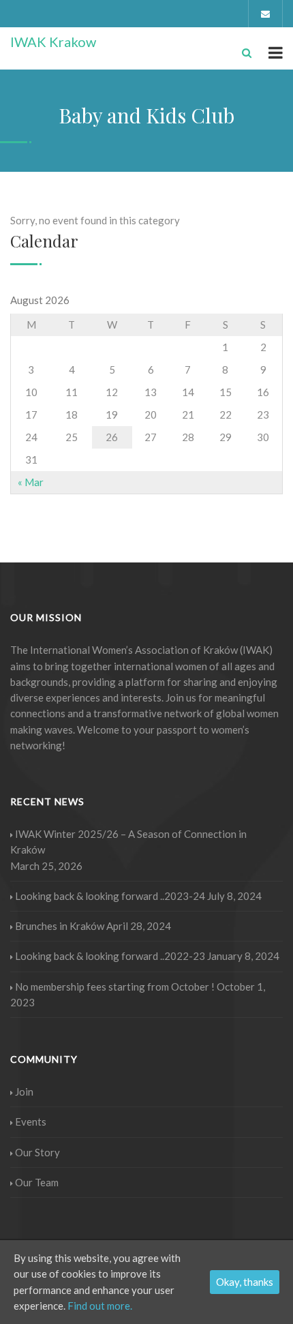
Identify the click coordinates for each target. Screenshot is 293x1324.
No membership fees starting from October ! (115, 986)
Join (24, 1091)
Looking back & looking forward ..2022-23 (110, 956)
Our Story (37, 1152)
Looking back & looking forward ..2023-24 (110, 896)
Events (30, 1121)
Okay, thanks (244, 1282)
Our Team (37, 1182)
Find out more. (99, 1305)
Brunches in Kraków (59, 926)
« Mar (31, 482)
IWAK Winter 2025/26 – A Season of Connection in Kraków (128, 842)
